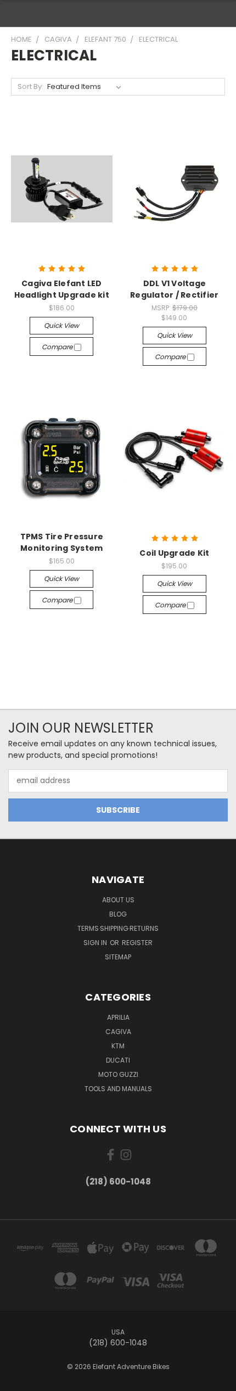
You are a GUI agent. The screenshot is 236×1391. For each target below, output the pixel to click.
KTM (118, 1046)
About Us (118, 899)
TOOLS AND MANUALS (118, 1088)
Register (137, 942)
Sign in (96, 942)
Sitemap (118, 957)
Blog (118, 914)
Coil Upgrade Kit (174, 553)
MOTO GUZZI (118, 1074)
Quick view (61, 325)
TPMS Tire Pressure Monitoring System (62, 542)
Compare (58, 346)
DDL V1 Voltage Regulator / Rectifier (174, 289)
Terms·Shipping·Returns (118, 928)
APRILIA (118, 1017)
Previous (17, 1380)
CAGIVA (118, 1031)
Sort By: (30, 86)
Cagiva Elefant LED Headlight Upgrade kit (61, 289)
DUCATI (118, 1060)
